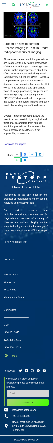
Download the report (15, 144)
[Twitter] (21, 371)
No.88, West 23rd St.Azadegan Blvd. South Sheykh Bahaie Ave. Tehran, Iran (29, 426)
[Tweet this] (32, 154)
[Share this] (24, 154)
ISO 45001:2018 (12, 347)
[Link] (26, 177)
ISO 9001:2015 (11, 332)
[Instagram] (32, 371)
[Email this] (17, 154)
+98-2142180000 (21, 416)
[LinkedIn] (26, 371)
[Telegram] (38, 371)
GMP (6, 325)
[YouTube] (44, 371)
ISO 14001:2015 (12, 340)
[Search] (14, 5)
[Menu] (4, 5)
